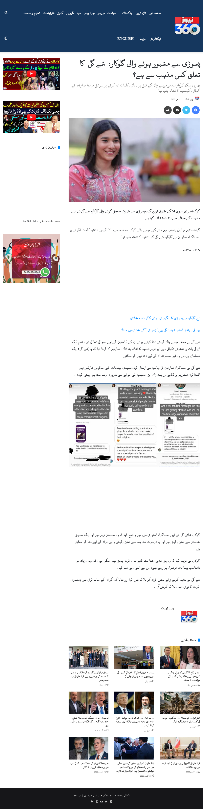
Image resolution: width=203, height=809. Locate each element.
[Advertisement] (134, 285)
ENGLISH (125, 39)
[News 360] (187, 26)
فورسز (101, 13)
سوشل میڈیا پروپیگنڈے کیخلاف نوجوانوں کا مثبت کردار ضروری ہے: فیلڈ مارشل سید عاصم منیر (89, 676)
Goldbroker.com (51, 221)
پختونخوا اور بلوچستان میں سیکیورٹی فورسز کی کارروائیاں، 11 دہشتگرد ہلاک (181, 719)
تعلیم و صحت (32, 13)
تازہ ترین (141, 13)
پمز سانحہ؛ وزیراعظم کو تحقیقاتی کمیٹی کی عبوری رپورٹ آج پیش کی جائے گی (135, 674)
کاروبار (70, 13)
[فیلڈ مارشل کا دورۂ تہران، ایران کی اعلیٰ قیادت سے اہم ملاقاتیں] (180, 748)
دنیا (79, 13)
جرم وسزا (89, 13)
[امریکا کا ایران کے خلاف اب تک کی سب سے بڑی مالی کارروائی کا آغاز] (88, 748)
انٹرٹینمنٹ (49, 13)
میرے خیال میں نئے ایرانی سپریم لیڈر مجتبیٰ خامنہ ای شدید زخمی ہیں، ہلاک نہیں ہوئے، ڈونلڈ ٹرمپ (135, 721)
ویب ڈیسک (189, 99)
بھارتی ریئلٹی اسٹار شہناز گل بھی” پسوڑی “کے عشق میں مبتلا (160, 330)
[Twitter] (186, 110)
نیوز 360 (77, 795)
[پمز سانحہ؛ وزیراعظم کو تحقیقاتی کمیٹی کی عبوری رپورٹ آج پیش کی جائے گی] (134, 657)
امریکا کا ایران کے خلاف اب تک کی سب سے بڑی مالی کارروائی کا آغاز (89, 765)
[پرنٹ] (168, 110)
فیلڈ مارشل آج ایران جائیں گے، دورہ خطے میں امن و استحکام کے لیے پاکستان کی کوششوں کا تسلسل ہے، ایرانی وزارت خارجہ (135, 767)
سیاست (111, 13)
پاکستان (127, 13)
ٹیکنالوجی (155, 39)
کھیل (60, 13)
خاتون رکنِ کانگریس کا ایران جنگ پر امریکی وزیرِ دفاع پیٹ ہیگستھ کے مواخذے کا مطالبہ (183, 676)
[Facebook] (196, 110)
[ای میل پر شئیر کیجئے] (177, 110)
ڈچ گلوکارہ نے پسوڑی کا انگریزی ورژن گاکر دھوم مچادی (165, 318)
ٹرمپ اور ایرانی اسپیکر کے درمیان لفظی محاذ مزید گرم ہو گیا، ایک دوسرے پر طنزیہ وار (89, 721)
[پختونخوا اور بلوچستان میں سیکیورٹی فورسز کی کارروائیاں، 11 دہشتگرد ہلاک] (180, 703)
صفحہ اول (155, 13)
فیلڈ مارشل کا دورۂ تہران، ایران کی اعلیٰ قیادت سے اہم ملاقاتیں (180, 765)
